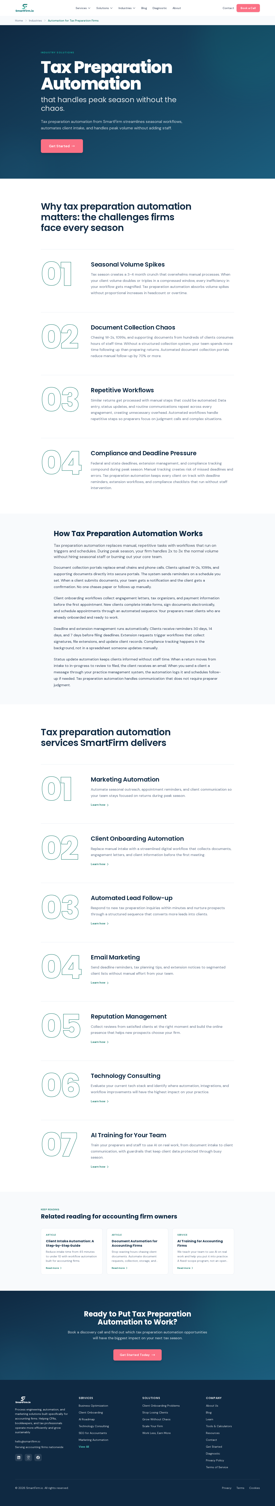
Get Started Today (135, 1355)
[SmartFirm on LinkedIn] (18, 1457)
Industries (125, 8)
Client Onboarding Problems (161, 1405)
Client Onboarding (91, 1412)
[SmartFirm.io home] (24, 8)
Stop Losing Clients (155, 1412)
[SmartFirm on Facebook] (38, 1457)
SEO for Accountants (93, 1433)
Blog (144, 8)
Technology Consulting (94, 1426)
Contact (228, 8)
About (177, 8)
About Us (212, 1405)
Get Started (59, 146)
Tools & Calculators (219, 1426)
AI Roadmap (87, 1419)
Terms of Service (217, 1467)
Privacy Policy (215, 1460)
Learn (209, 1419)
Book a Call (248, 8)
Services (81, 8)
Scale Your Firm (152, 1426)
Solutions (102, 8)
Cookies (254, 1488)
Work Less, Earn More (156, 1433)
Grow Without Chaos (156, 1419)
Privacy (227, 1488)
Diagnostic (160, 8)
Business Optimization (93, 1405)
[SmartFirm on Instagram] (28, 1457)
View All (84, 1446)
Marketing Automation (93, 1440)
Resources (213, 1433)
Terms (240, 1488)
